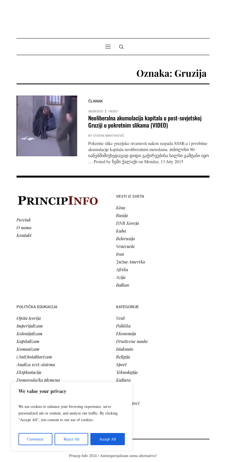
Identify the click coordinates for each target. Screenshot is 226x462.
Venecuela (125, 246)
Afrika (122, 269)
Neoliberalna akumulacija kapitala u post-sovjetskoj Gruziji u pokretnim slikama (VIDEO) (144, 121)
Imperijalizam (30, 326)
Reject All (71, 439)
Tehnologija (127, 372)
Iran (120, 254)
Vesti (120, 318)
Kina (120, 207)
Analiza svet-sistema (36, 364)
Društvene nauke (132, 341)
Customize (35, 439)
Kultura (123, 380)
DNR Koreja (127, 223)
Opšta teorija (29, 318)
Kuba (121, 231)
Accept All (107, 439)
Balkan (122, 285)
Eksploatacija (29, 372)
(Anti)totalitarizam (34, 357)
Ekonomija (126, 333)
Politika (123, 326)
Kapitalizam (28, 341)
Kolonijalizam (29, 333)
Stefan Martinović (108, 135)
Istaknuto (124, 349)
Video (113, 111)
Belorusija (125, 238)
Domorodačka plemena (38, 380)
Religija (123, 357)
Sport (121, 364)
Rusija (122, 215)
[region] (71, 416)
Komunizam (28, 349)
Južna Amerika (130, 262)
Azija (120, 277)
